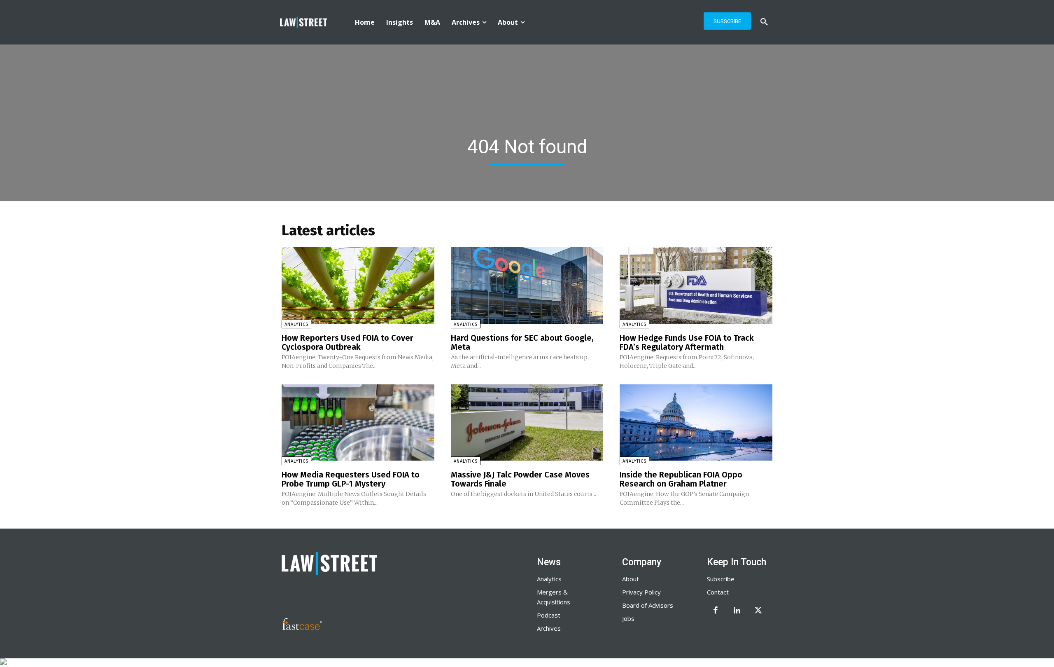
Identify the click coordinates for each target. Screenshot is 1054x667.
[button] (764, 22)
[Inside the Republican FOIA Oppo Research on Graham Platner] (696, 422)
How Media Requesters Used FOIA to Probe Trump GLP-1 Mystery (351, 479)
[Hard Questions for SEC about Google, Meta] (527, 285)
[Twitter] (758, 611)
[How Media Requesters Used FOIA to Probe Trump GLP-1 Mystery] (358, 422)
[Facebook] (715, 611)
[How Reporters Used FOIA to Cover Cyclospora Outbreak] (358, 285)
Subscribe (721, 579)
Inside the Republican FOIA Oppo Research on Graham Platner (681, 479)
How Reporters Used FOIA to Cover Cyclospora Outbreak (347, 342)
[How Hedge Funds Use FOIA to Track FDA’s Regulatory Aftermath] (696, 285)
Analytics (296, 324)
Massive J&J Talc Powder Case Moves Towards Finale (520, 479)
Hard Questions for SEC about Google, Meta (522, 342)
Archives (549, 628)
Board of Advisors (647, 605)
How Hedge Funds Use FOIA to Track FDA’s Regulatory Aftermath (687, 342)
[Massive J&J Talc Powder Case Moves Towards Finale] (527, 422)
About (630, 579)
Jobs (628, 618)
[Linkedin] (737, 611)
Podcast (548, 615)
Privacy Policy (641, 592)
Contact (718, 592)
